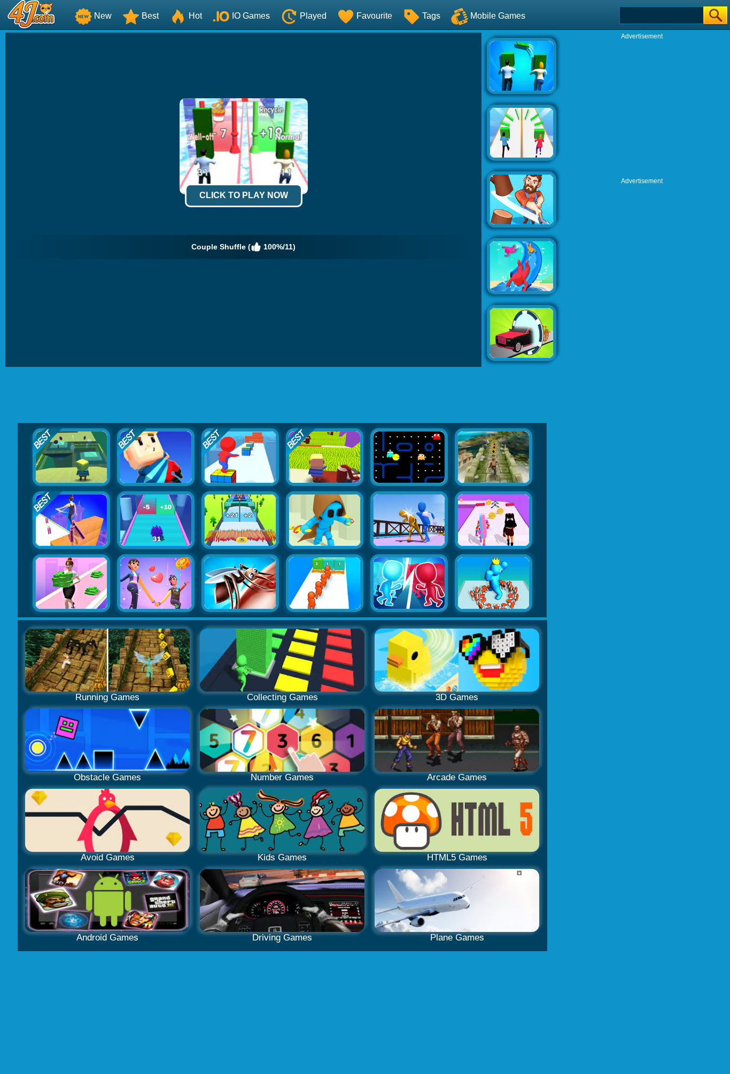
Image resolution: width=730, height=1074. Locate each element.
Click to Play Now (243, 195)
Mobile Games (497, 15)
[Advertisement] (642, 107)
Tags (431, 15)
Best (150, 15)
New (103, 15)
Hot (195, 15)
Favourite (374, 15)
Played (313, 15)
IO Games (251, 15)
